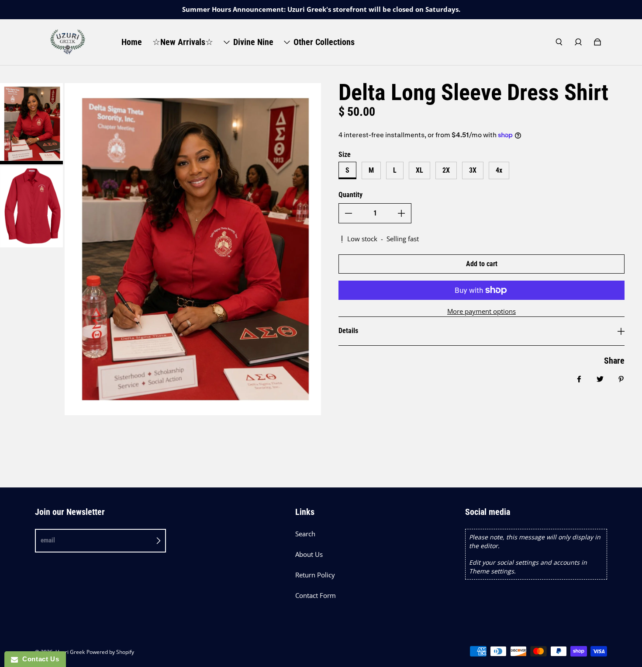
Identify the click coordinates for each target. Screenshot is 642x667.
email (48, 540)
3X (472, 170)
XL (419, 170)
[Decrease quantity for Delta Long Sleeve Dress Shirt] (348, 213)
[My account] (578, 42)
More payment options (481, 311)
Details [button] (348, 331)
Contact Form (315, 595)
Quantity (350, 195)
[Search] (559, 42)
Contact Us (38, 659)
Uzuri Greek (70, 652)
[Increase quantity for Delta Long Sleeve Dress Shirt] (401, 213)
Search (305, 533)
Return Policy (315, 575)
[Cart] (597, 42)
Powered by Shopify (110, 652)
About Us (309, 554)
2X (446, 170)
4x (499, 170)
